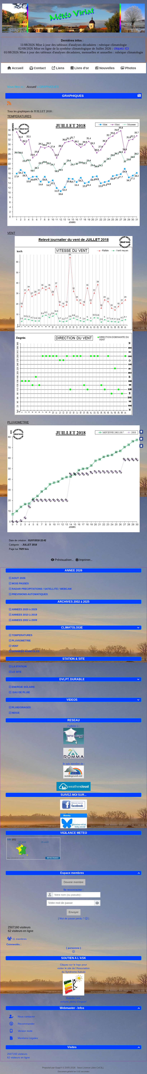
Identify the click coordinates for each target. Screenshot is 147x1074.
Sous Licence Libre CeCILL (91, 1067)
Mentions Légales (27, 1038)
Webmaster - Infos (100, 1008)
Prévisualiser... (64, 559)
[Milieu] (141, 439)
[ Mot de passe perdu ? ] (73, 918)
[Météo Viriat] (73, 17)
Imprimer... (85, 559)
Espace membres (100, 872)
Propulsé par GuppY (52, 1067)
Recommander (26, 1023)
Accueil (31, 86)
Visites (103, 1047)
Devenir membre (73, 882)
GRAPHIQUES (73, 96)
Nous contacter (26, 1016)
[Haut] (141, 432)
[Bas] (141, 446)
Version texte (24, 1030)
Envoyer (74, 912)
